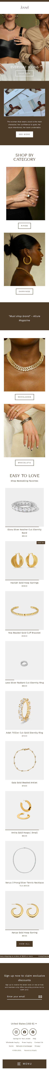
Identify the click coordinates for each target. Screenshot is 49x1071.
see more (24, 134)
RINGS (24, 226)
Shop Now (24, 73)
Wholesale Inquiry (12, 1042)
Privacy (37, 1046)
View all (24, 944)
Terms (11, 1046)
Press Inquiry (27, 1042)
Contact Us (38, 1042)
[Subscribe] (40, 997)
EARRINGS (24, 291)
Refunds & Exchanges (24, 1046)
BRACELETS (24, 463)
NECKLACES (24, 397)
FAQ (34, 1038)
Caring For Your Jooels (21, 1038)
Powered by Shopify (30, 1050)
